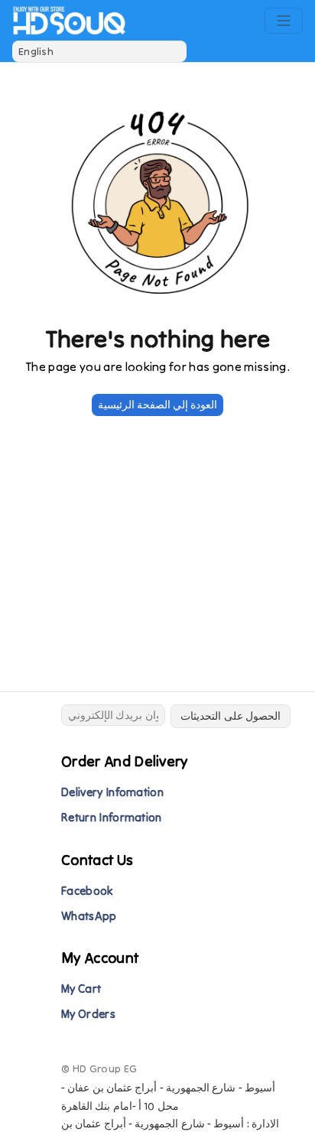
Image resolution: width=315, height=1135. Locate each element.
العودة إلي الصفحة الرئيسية (158, 404)
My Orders (88, 1014)
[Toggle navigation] (284, 21)
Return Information (111, 817)
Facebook (87, 890)
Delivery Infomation (112, 792)
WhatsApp (89, 916)
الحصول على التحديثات (230, 716)
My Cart (81, 988)
